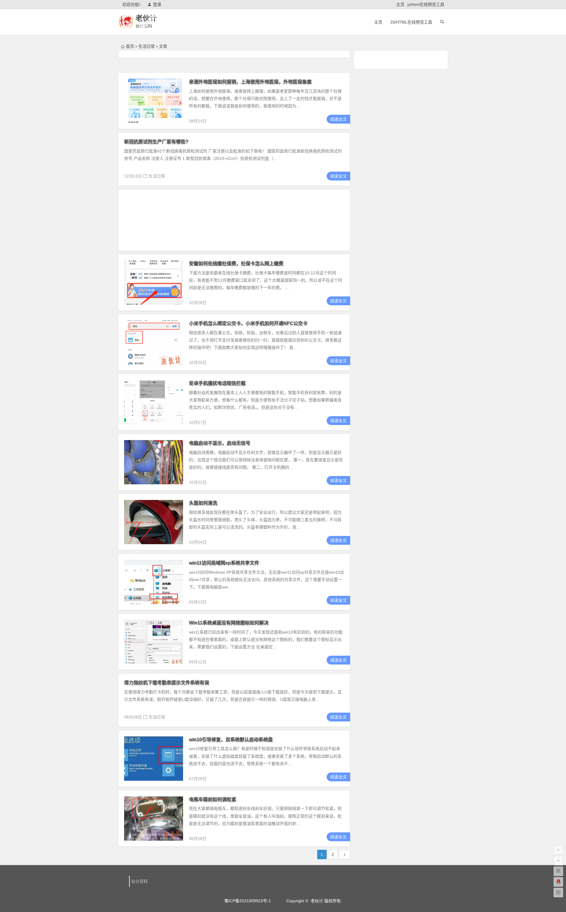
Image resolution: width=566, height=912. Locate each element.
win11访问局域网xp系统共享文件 (224, 562)
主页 (400, 4)
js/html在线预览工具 (425, 4)
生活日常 (146, 46)
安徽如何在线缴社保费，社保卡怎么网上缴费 (236, 263)
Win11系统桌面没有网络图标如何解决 (229, 622)
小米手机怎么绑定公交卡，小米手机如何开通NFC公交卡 (248, 323)
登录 (157, 4)
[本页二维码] (558, 892)
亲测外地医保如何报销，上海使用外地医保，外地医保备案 (250, 81)
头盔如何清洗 (203, 503)
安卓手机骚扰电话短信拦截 (217, 383)
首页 (130, 46)
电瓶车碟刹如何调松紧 (212, 799)
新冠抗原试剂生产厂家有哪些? (156, 141)
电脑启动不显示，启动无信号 (219, 443)
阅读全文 (338, 119)
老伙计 (146, 18)
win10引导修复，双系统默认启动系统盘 (231, 739)
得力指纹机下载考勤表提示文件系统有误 (166, 682)
